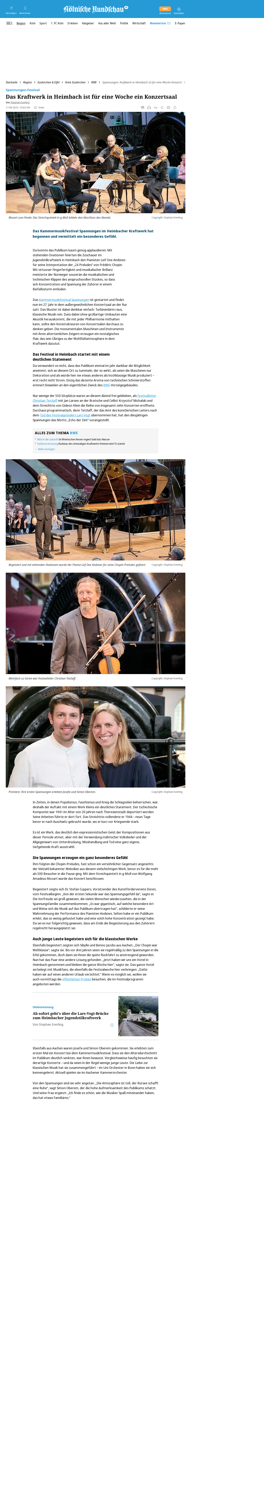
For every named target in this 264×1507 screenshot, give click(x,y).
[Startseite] (95, 9)
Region (27, 82)
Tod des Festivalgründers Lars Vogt (65, 415)
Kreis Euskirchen (75, 82)
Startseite (11, 82)
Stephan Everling (20, 102)
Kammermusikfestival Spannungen (64, 300)
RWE (94, 82)
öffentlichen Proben (76, 979)
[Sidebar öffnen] (9, 23)
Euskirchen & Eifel (48, 82)
